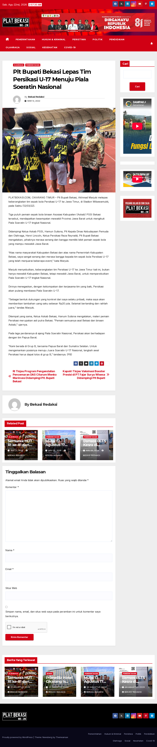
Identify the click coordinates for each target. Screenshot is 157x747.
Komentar (12, 487)
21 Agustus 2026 (20, 687)
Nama (9, 550)
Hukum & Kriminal (54, 39)
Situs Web (11, 588)
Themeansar (62, 737)
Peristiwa (79, 39)
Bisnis (49, 673)
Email (9, 569)
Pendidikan (116, 39)
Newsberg (47, 737)
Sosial (31, 47)
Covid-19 (70, 47)
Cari (125, 63)
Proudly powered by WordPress (17, 737)
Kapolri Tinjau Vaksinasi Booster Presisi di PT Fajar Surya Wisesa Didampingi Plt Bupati (84, 375)
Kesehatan (49, 47)
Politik (98, 39)
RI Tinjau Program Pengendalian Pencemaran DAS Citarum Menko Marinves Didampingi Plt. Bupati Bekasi (35, 376)
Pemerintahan (25, 39)
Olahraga (13, 47)
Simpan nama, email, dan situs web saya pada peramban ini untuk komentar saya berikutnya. (52, 614)
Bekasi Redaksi (36, 96)
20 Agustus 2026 (59, 687)
